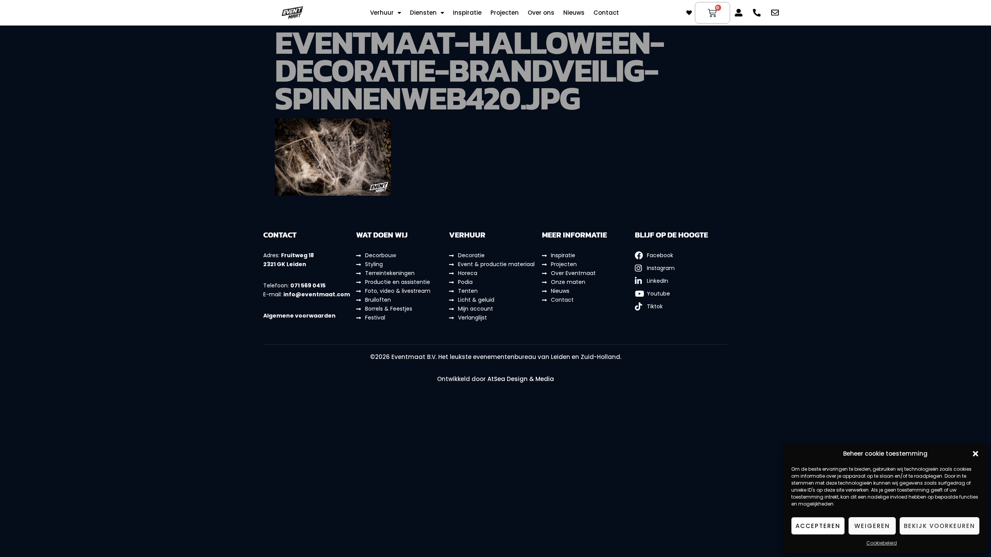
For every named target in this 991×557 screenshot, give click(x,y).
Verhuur (382, 12)
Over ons (541, 12)
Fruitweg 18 (297, 255)
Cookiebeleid (881, 543)
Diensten (423, 12)
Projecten (504, 12)
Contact (606, 12)
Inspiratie (467, 12)
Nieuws (574, 12)
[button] (975, 454)
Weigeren (872, 526)
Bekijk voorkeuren (939, 526)
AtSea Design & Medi (518, 379)
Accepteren (818, 526)
